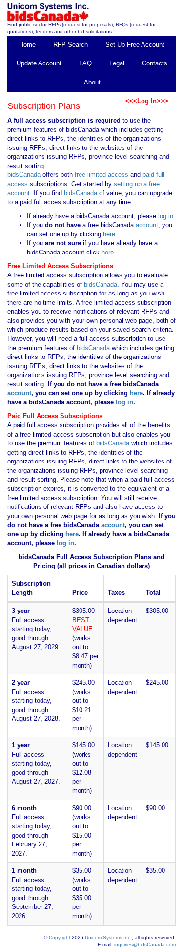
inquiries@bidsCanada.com (145, 944)
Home (27, 44)
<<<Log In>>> (146, 101)
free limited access (101, 174)
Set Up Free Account (134, 44)
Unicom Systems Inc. (108, 937)
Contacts (154, 63)
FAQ (85, 63)
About (92, 82)
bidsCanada (24, 174)
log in (165, 216)
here (109, 234)
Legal (116, 63)
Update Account (39, 63)
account (146, 225)
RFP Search (70, 44)
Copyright (59, 937)
